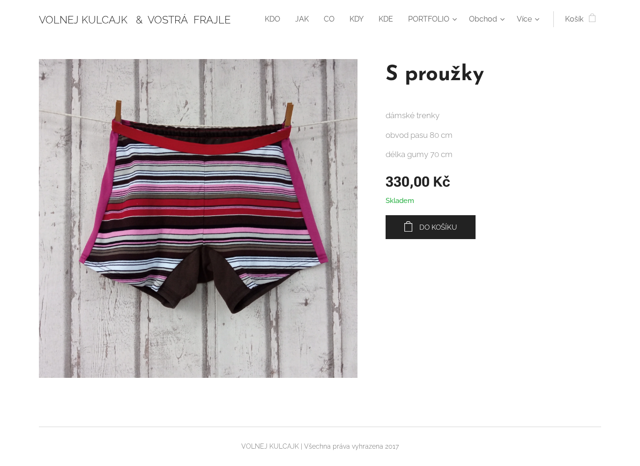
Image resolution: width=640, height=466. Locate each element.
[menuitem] (275, 19)
